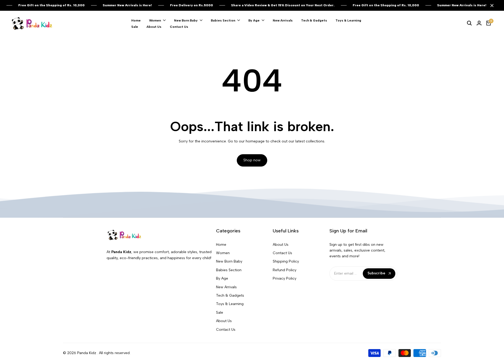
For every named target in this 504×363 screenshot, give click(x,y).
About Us (224, 321)
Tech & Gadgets (230, 295)
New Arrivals (226, 287)
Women (223, 253)
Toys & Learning (230, 304)
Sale (219, 312)
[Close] (491, 5)
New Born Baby (229, 261)
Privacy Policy (284, 278)
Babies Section (229, 270)
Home (221, 244)
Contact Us (225, 329)
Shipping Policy (286, 261)
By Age (222, 278)
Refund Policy (284, 270)
